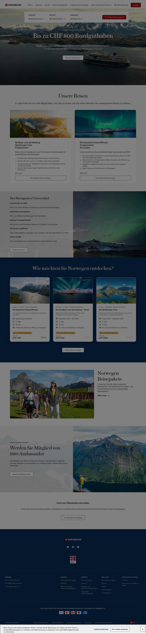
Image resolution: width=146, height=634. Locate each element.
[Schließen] (142, 629)
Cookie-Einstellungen (101, 629)
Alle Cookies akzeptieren (120, 629)
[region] (73, 629)
